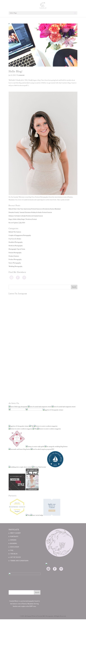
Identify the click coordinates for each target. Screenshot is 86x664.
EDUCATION (14, 547)
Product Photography (15, 259)
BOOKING (13, 543)
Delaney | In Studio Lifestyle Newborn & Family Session (26, 216)
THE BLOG (14, 554)
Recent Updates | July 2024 (17, 223)
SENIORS (13, 540)
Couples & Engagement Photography (20, 235)
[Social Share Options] (11, 328)
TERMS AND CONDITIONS (19, 561)
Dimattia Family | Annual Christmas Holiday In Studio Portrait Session (30, 212)
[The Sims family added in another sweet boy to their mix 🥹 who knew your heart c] (60, 381)
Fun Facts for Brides (15, 239)
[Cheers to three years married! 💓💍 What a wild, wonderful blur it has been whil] (25, 313)
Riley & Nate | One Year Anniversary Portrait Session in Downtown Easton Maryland (34, 209)
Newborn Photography (16, 246)
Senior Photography (15, 263)
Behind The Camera (15, 232)
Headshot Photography (16, 242)
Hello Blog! (16, 71)
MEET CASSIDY (15, 533)
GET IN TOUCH (15, 557)
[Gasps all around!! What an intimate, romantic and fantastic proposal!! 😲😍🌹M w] (60, 347)
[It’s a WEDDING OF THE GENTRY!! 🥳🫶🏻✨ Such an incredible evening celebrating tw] (25, 347)
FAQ (11, 550)
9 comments (20, 75)
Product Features (14, 256)
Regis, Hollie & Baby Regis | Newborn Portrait (23, 219)
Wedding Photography (15, 266)
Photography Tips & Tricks (17, 249)
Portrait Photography (15, 253)
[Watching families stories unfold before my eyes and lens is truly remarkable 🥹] (25, 381)
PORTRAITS (14, 537)
